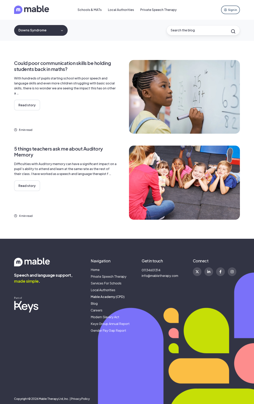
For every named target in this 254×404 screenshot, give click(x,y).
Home (95, 270)
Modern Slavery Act (105, 317)
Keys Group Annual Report (110, 324)
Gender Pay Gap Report (108, 330)
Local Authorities (121, 10)
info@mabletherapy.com (160, 276)
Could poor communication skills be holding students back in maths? (62, 66)
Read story (27, 105)
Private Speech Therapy (158, 10)
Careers (96, 310)
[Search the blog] (233, 31)
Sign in (232, 10)
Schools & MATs (90, 10)
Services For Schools (106, 283)
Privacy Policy (80, 398)
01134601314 (151, 270)
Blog (94, 303)
